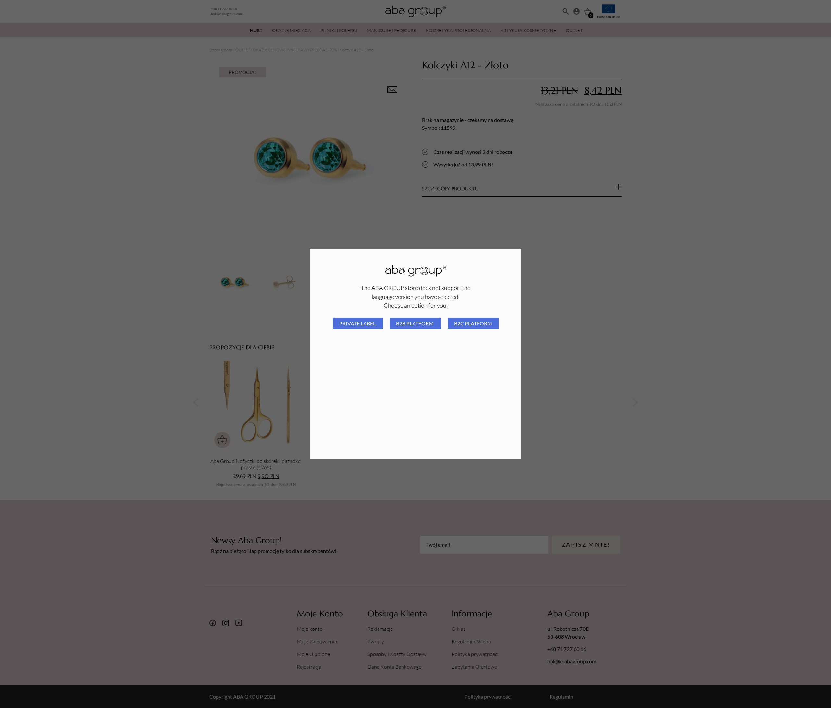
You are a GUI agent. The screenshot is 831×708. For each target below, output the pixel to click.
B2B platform (415, 323)
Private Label (358, 323)
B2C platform (473, 323)
